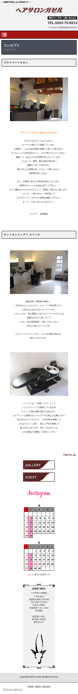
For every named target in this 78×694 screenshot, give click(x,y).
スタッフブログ (39, 464)
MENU (38, 686)
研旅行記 (39, 477)
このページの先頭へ (69, 454)
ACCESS (46, 686)
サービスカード (39, 493)
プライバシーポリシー (13, 689)
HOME (31, 686)
